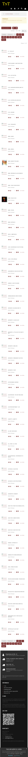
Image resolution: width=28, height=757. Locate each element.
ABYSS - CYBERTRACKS (12, 234)
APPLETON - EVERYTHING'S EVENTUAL (15, 603)
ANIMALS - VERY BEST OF (12, 542)
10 (16, 37)
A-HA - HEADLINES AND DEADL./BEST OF (15, 87)
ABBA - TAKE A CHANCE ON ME (14, 185)
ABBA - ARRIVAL (11, 149)
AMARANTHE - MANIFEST (13, 493)
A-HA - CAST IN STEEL (12, 75)
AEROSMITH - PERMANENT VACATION (15, 358)
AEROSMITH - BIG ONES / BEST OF (14, 308)
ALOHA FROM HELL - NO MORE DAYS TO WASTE (15, 456)
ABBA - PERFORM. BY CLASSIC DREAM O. (15, 173)
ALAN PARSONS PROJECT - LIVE (14, 407)
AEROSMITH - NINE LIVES (12, 346)
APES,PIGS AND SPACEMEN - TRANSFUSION (16, 579)
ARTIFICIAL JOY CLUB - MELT (13, 629)
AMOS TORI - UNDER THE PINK (14, 518)
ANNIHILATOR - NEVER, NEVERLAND (15, 554)
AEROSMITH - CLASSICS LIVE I (13, 320)
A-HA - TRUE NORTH (12, 124)
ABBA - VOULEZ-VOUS (12, 198)
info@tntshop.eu (8, 737)
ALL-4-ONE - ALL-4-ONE (12, 443)
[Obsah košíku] (25, 8)
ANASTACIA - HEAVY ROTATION (14, 530)
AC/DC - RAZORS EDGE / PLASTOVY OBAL (15, 247)
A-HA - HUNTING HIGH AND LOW (14, 100)
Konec (3, 39)
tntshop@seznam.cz (9, 738)
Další (20, 37)
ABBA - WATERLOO (11, 222)
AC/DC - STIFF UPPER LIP (12, 259)
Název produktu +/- (6, 28)
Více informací (17, 755)
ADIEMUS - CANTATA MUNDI (13, 283)
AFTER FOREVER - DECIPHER (13, 382)
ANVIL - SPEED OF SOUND (13, 566)
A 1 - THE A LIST (11, 51)
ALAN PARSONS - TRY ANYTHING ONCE (15, 394)
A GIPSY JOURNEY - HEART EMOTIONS (15, 63)
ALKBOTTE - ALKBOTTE (12, 419)
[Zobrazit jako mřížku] (13, 28)
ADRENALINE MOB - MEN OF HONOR (15, 296)
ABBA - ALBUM (11, 136)
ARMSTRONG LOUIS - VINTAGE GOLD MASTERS (15, 616)
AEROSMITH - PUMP (12, 370)
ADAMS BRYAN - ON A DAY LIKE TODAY (15, 271)
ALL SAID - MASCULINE (12, 431)
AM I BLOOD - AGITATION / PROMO (14, 481)
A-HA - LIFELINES (11, 112)
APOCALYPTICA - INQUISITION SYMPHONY (16, 591)
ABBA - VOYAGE (11, 210)
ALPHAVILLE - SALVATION (13, 469)
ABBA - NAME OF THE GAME (13, 161)
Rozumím (10, 755)
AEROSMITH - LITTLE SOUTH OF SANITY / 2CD (16, 333)
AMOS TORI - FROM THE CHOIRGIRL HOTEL (16, 505)
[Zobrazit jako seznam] (16, 28)
